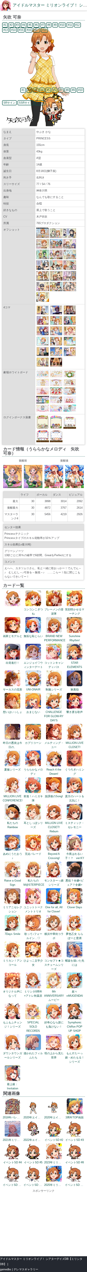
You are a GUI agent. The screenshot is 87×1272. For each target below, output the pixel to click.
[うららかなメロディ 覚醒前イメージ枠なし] (33, 487)
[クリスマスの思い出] (42, 313)
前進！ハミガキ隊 (33, 798)
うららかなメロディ (33, 771)
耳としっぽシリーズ (33, 825)
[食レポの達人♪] (42, 334)
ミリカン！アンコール (12, 962)
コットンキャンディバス (54, 665)
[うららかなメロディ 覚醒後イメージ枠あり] (54, 487)
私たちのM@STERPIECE (33, 882)
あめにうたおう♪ (12, 856)
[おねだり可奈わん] (56, 344)
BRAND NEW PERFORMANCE (54, 638)
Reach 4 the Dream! (53, 771)
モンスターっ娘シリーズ (54, 882)
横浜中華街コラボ (54, 936)
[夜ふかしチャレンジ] (56, 355)
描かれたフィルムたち (33, 1055)
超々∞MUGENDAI (74, 993)
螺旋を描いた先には (74, 962)
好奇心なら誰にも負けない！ (54, 1024)
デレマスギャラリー (26, 1269)
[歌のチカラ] (69, 324)
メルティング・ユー (54, 745)
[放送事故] (69, 334)
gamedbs (5, 1269)
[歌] (56, 365)
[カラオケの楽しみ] (42, 365)
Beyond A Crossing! (54, 856)
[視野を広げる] (42, 324)
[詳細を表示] (12, 605)
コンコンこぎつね (33, 611)
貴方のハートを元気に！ (74, 798)
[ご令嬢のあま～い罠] (69, 355)
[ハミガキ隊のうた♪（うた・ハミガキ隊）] (42, 344)
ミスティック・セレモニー (74, 825)
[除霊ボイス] (69, 313)
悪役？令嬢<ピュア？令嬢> (74, 882)
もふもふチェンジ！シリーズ (12, 1024)
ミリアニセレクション (12, 909)
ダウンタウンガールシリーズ (12, 1055)
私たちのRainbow (12, 825)
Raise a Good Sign (12, 882)
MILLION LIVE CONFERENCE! (13, 798)
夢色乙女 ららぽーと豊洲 (74, 936)
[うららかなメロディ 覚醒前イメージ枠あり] (12, 487)
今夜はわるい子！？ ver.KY (74, 856)
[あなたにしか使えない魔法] (56, 313)
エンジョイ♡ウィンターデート (33, 665)
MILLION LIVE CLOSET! (75, 745)
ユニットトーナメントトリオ (33, 909)
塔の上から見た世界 (54, 1055)
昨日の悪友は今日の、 (12, 745)
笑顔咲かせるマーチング (74, 611)
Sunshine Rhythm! (74, 638)
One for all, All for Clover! (54, 909)
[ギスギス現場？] (56, 324)
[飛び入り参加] (69, 344)
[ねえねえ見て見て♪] (56, 334)
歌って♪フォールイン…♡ (33, 936)
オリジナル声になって (12, 993)
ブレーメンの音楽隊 (54, 611)
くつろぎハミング (74, 771)
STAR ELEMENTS (74, 665)
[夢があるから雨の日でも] (42, 355)
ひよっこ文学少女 (33, 962)
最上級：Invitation (12, 1086)
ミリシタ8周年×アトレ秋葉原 (33, 993)
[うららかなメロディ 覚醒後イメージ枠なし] (74, 487)
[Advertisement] (43, 1222)
